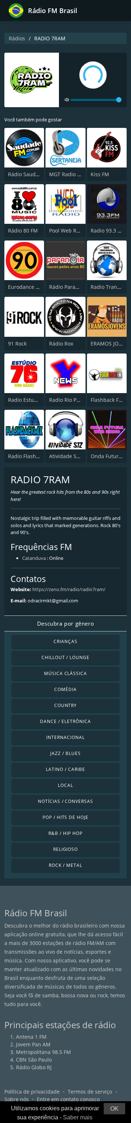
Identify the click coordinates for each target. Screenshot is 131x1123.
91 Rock (17, 343)
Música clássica (65, 673)
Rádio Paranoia (67, 286)
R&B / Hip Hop (65, 833)
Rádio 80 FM (23, 230)
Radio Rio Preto (67, 399)
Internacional (65, 737)
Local (65, 785)
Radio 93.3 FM (108, 230)
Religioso (65, 849)
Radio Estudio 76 (28, 399)
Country (65, 705)
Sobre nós (16, 1099)
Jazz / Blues (65, 753)
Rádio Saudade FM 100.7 (38, 174)
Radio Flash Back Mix (33, 456)
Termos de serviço (90, 1091)
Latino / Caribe (65, 769)
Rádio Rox (61, 343)
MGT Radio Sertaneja (74, 174)
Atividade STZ (65, 456)
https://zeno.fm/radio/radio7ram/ (69, 589)
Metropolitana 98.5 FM (43, 1052)
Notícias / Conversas (65, 801)
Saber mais (77, 1117)
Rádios (17, 38)
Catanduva (34, 558)
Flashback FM (107, 399)
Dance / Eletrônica (65, 721)
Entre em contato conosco (68, 1099)
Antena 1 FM (31, 1036)
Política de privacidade (32, 1091)
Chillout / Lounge (65, 657)
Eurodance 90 (24, 286)
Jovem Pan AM (33, 1044)
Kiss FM (100, 174)
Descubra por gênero (65, 623)
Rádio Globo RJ (34, 1067)
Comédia (65, 689)
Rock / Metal (65, 865)
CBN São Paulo (34, 1059)
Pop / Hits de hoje (65, 817)
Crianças (65, 641)
